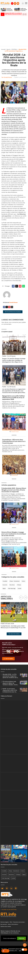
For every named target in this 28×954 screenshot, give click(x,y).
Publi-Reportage (11, 588)
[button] (23, 14)
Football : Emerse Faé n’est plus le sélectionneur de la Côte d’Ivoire (10, 11)
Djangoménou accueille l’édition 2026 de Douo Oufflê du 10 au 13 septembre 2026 (13, 397)
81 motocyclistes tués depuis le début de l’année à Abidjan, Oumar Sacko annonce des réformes (10, 685)
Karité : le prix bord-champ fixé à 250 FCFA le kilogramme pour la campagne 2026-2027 (10, 691)
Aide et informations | (13, 924)
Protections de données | (19, 922)
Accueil (3, 49)
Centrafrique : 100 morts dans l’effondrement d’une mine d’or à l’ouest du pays (13, 441)
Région (4, 588)
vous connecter (13, 322)
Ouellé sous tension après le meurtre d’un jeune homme (23, 10)
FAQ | (11, 922)
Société (19, 588)
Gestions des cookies (6, 926)
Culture (23, 581)
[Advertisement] (14, 31)
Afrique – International (14, 581)
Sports (8, 49)
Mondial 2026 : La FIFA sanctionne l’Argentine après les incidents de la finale (10, 676)
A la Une (3, 605)
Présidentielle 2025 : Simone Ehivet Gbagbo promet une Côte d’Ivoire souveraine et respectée (13, 489)
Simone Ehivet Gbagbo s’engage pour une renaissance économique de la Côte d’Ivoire (13, 533)
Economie (5, 584)
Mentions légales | (5, 922)
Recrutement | (4, 924)
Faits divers (12, 584)
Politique (19, 584)
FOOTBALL (14, 49)
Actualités (5, 581)
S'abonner (21, 938)
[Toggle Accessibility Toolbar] (24, 945)
